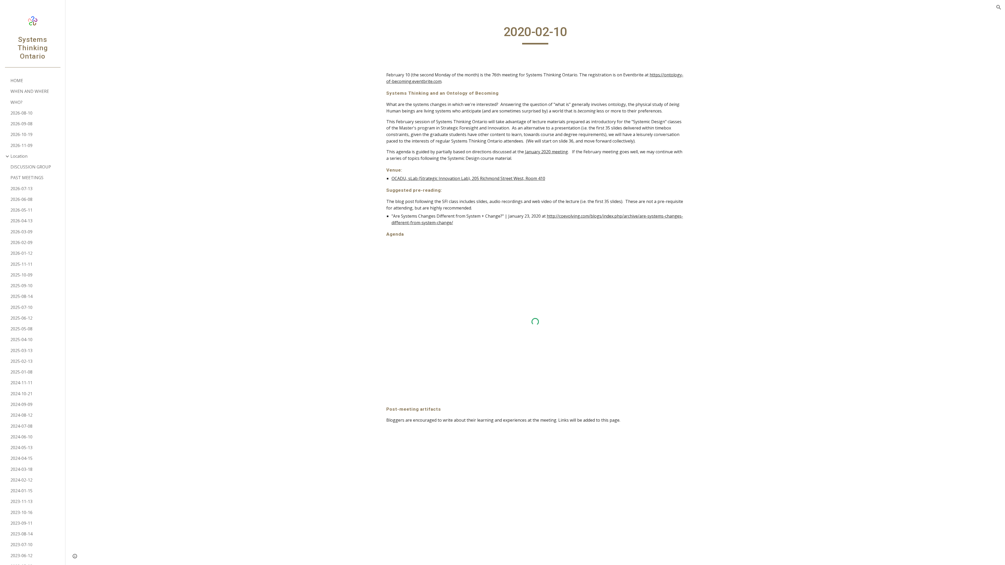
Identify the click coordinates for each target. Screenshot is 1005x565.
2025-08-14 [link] (21, 296)
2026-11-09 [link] (21, 145)
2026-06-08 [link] (21, 199)
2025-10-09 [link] (21, 275)
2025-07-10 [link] (21, 307)
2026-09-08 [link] (21, 124)
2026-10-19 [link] (21, 134)
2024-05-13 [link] (21, 447)
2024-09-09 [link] (21, 404)
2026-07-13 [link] (21, 188)
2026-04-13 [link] (21, 221)
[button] (998, 7)
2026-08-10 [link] (21, 113)
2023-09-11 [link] (21, 523)
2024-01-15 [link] (21, 491)
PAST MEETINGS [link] (26, 177)
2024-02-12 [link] (21, 480)
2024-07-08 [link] (21, 426)
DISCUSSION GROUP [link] (30, 167)
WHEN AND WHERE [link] (29, 91)
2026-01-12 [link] (21, 253)
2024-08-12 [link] (21, 415)
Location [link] (18, 156)
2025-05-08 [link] (21, 329)
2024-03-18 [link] (21, 469)
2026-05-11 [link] (21, 210)
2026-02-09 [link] (21, 242)
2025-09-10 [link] (21, 286)
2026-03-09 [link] (21, 232)
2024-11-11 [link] (21, 383)
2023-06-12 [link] (21, 555)
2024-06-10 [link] (21, 437)
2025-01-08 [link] (21, 372)
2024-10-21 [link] (21, 394)
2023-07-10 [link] (21, 544)
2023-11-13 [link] (21, 501)
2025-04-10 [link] (21, 339)
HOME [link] (16, 80)
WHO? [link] (16, 102)
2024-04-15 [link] (21, 458)
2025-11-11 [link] (21, 264)
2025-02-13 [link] (21, 361)
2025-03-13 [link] (21, 350)
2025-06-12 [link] (21, 318)
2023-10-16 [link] (21, 512)
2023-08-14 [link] (21, 534)
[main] (535, 34)
